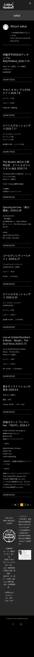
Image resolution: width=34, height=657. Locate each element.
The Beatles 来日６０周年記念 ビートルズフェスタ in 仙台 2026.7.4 (16, 165)
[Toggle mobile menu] (30, 3)
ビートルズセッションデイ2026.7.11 (17, 127)
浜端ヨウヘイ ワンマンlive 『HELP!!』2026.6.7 (16, 423)
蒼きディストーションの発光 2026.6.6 (17, 388)
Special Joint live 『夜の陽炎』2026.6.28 (16, 208)
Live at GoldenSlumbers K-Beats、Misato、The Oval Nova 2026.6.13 (16, 340)
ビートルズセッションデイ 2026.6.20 (17, 295)
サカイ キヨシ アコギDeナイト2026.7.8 (16, 91)
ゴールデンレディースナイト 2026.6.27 (17, 257)
